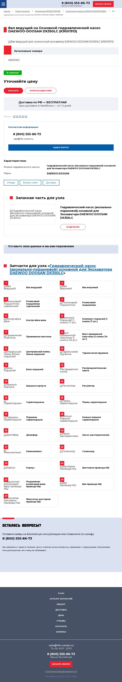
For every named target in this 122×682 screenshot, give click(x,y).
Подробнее (72, 227)
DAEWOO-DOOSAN (58, 173)
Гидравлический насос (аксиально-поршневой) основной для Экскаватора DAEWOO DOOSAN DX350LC (61, 269)
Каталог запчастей (22, 11)
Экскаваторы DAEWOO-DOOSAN (47, 11)
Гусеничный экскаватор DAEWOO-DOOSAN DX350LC (86, 11)
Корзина (61, 632)
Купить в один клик (41, 91)
